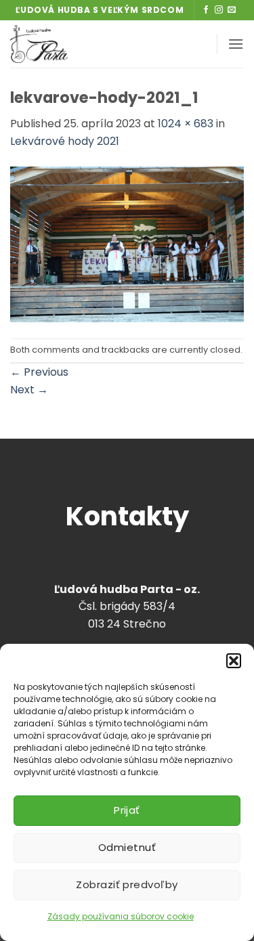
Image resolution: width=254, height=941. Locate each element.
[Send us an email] (232, 10)
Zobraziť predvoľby (126, 884)
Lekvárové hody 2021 (64, 141)
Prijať (127, 810)
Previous (39, 372)
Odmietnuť (127, 847)
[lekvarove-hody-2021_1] (127, 243)
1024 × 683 (185, 123)
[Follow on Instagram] (219, 10)
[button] (233, 661)
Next (29, 389)
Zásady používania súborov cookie (120, 916)
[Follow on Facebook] (206, 10)
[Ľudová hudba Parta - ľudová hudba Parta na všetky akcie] (83, 44)
